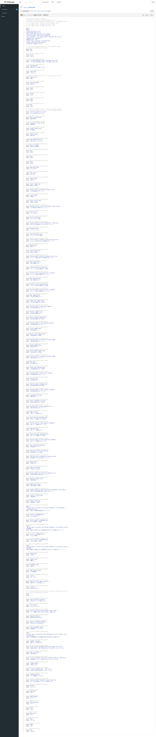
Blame (147, 15)
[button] (20, 2)
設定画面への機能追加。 (43, 15)
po (45, 11)
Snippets (59, 2)
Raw (143, 15)
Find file (152, 11)
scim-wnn (31, 7)
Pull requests (45, 2)
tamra (25, 7)
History (151, 15)
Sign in (153, 2)
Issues (52, 2)
